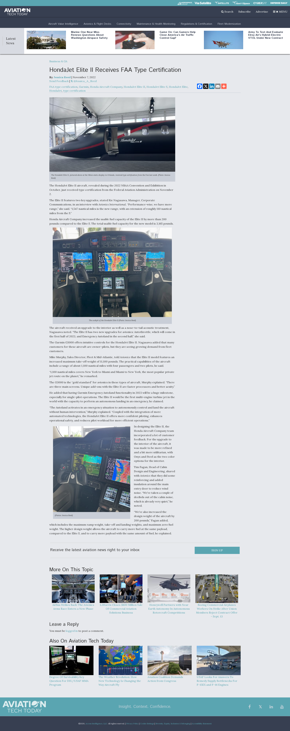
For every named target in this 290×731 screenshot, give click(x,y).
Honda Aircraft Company (106, 86)
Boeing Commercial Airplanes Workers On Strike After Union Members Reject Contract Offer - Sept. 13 (216, 610)
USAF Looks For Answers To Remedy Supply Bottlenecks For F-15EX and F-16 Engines (217, 680)
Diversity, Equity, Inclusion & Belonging (172, 723)
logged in (72, 630)
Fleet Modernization (229, 24)
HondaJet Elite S (157, 86)
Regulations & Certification (196, 24)
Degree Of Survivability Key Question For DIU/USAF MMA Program (68, 680)
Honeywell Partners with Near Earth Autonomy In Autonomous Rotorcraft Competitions (169, 608)
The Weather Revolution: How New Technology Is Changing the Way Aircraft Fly (120, 680)
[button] (280, 11)
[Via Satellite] (203, 3)
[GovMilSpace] (241, 3)
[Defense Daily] (279, 3)
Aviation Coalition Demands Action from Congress (165, 679)
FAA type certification (63, 86)
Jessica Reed (62, 77)
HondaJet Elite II (134, 86)
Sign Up (217, 550)
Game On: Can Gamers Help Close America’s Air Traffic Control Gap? (178, 35)
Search (228, 11)
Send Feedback (59, 81)
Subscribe (244, 11)
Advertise (262, 11)
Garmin (84, 86)
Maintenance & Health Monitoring (156, 24)
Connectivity (124, 24)
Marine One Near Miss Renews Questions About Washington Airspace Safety (89, 35)
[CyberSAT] (260, 3)
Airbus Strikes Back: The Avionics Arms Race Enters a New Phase (73, 606)
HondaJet (55, 90)
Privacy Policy (132, 723)
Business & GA (58, 61)
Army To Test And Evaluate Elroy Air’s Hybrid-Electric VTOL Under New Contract (265, 35)
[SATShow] (222, 3)
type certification (74, 90)
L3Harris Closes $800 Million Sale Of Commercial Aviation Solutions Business (121, 608)
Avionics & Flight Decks (97, 24)
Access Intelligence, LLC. (97, 723)
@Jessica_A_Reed (85, 81)
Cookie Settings (147, 723)
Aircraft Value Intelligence (63, 24)
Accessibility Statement (202, 723)
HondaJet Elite (178, 86)
